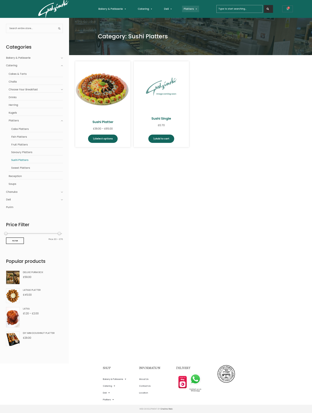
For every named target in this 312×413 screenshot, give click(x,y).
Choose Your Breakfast (23, 89)
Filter (15, 240)
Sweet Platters (20, 168)
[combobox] (239, 9)
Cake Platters (20, 129)
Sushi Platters (19, 160)
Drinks (13, 97)
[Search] (268, 9)
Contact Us (145, 385)
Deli (166, 9)
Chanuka (11, 192)
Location (143, 392)
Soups (12, 184)
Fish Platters (19, 137)
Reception (15, 176)
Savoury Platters (21, 152)
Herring (13, 105)
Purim (9, 207)
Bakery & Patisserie (110, 9)
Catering (143, 9)
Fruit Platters (19, 144)
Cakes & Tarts (18, 74)
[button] (161, 139)
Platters (189, 9)
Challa (13, 82)
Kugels (13, 113)
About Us (144, 379)
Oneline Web (167, 408)
